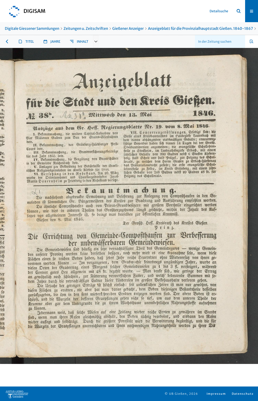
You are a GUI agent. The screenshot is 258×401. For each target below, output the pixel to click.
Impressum (216, 394)
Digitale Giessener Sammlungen (32, 28)
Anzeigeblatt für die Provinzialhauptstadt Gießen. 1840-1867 (200, 28)
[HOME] (25, 11)
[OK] (238, 11)
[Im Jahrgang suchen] (251, 41)
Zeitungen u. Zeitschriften (85, 28)
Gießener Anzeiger (128, 28)
